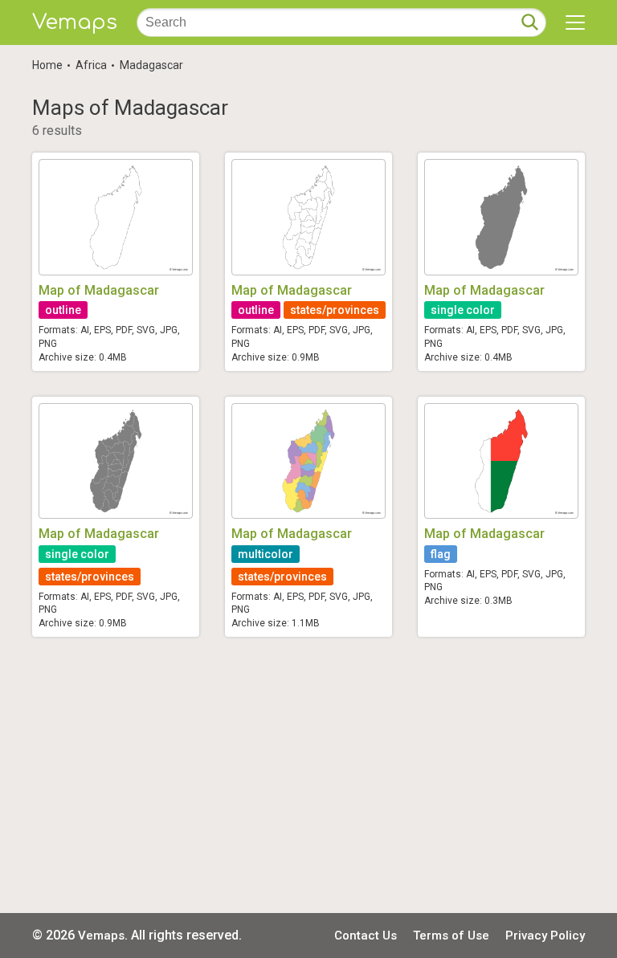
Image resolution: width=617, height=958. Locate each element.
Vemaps (74, 22)
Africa (91, 65)
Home (47, 65)
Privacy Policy (545, 935)
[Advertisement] (308, 774)
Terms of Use (451, 935)
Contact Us (365, 935)
